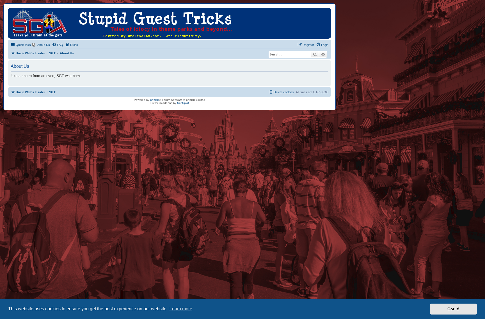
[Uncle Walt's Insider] (12, 10)
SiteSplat (183, 102)
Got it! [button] (453, 309)
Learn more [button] (181, 308)
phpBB (154, 99)
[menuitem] (41, 44)
